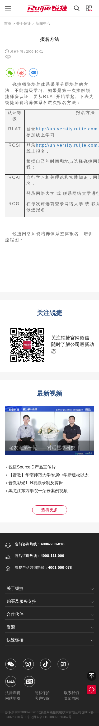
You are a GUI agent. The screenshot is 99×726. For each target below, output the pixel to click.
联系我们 (71, 693)
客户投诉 (42, 698)
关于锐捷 (23, 23)
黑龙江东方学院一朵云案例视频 (38, 490)
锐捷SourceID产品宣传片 (32, 467)
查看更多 (49, 509)
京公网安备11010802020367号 (49, 717)
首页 (7, 23)
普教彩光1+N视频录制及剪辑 (35, 483)
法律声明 (12, 693)
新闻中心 (43, 23)
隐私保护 (42, 693)
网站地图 (12, 698)
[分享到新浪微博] (22, 72)
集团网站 (71, 698)
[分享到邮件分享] (33, 72)
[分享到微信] (10, 72)
